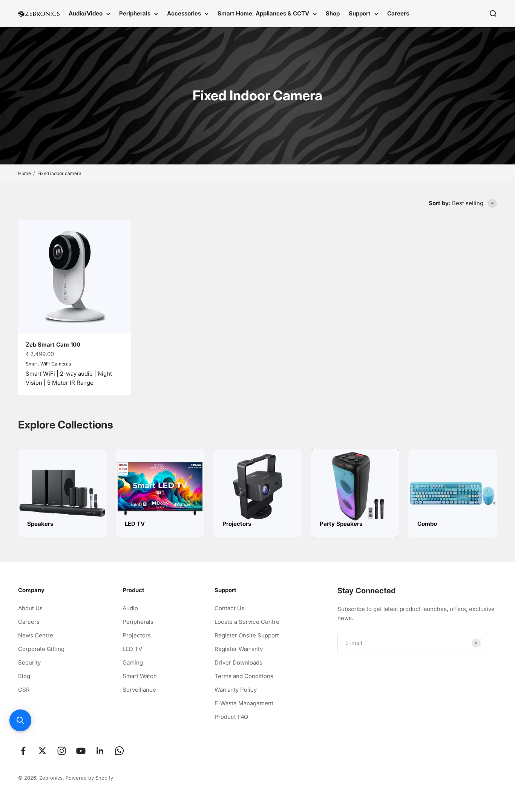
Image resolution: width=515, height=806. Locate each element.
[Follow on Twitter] (42, 751)
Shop (333, 13)
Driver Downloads (238, 662)
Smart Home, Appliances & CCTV (263, 13)
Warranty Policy (236, 689)
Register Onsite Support (247, 635)
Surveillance (139, 689)
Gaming (133, 662)
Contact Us (229, 608)
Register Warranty (239, 648)
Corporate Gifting (41, 648)
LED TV (132, 648)
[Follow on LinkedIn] (100, 751)
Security (29, 662)
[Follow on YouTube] (81, 751)
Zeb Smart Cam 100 (53, 344)
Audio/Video (86, 13)
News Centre (35, 635)
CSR (24, 689)
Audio (130, 608)
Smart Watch (140, 676)
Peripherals (134, 13)
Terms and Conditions (244, 676)
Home (24, 173)
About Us (30, 608)
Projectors (137, 635)
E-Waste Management (244, 703)
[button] (20, 720)
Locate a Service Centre (247, 621)
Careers (398, 13)
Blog (24, 676)
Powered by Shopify (89, 778)
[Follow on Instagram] (62, 751)
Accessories (184, 13)
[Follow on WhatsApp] (119, 751)
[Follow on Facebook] (23, 751)
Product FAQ (231, 716)
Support (360, 13)
